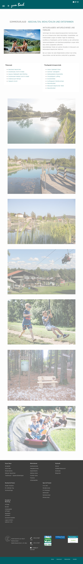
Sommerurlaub (46, 495)
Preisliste (32, 478)
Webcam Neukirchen (10, 473)
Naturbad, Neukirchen (14, 69)
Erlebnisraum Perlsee (14, 79)
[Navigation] (8, 6)
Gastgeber (7, 466)
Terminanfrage (9, 490)
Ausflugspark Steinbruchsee (55, 81)
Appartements (34, 471)
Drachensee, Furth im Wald (16, 72)
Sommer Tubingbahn (53, 72)
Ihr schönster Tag (9, 488)
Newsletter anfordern (7, 514)
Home (52, 559)
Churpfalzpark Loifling (53, 76)
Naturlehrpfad (51, 83)
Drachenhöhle (51, 79)
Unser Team (8, 468)
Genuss (57, 466)
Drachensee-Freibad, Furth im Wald (18, 76)
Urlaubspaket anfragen (8, 510)
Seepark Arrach (12, 81)
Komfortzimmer (34, 466)
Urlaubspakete (34, 480)
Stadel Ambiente (9, 485)
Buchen (7, 507)
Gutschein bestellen (10, 518)
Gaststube (57, 471)
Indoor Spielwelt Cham (54, 69)
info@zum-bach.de (34, 548)
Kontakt (75, 559)
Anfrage (7, 504)
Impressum (59, 559)
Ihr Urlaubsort (46, 490)
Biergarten (58, 473)
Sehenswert (46, 493)
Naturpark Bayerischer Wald (55, 86)
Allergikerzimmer (34, 468)
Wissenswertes (8, 471)
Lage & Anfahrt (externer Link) (9, 521)
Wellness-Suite (34, 473)
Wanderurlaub (46, 488)
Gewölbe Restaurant (60, 468)
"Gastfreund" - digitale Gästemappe (14, 475)
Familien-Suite (34, 475)
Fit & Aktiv (45, 485)
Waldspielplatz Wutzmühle (55, 74)
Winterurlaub (46, 497)
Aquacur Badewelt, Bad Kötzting (17, 74)
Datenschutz (67, 559)
